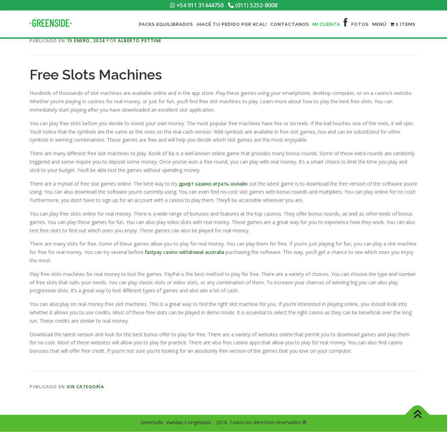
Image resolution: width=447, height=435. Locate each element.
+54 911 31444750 (199, 5)
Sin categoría (85, 387)
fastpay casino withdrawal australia (184, 252)
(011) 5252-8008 (255, 5)
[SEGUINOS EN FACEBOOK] (346, 24)
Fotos (360, 24)
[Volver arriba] (417, 415)
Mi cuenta (326, 24)
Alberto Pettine (140, 41)
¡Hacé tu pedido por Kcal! (232, 24)
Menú (379, 24)
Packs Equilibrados (166, 24)
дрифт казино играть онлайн (213, 183)
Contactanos (289, 24)
